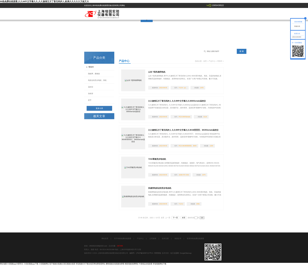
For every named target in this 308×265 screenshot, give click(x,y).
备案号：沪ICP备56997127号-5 (141, 253)
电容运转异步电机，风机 (97, 80)
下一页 (175, 218)
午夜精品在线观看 (145, 264)
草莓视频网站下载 (159, 264)
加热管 (90, 93)
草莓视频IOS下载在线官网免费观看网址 (90, 264)
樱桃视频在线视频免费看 (115, 264)
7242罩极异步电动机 (157, 159)
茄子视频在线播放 (56, 264)
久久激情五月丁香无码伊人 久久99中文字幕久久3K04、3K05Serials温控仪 (183, 130)
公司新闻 (152, 238)
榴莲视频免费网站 (131, 264)
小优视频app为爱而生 (15, 264)
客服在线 (297, 26)
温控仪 (90, 87)
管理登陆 (157, 253)
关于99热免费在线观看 (122, 238)
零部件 (91, 67)
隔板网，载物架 (94, 74)
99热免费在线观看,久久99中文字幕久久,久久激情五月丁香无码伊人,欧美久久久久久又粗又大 (44, 1)
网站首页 (105, 238)
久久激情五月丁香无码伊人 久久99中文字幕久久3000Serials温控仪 (177, 101)
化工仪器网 (174, 253)
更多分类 (99, 108)
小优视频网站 (44, 264)
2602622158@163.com (98, 246)
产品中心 (212, 61)
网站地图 (3, 264)
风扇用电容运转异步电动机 (159, 188)
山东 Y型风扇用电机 (156, 72)
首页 (205, 61)
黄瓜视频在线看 (69, 264)
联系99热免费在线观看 (195, 238)
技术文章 (165, 238)
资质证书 (177, 238)
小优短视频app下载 (31, 264)
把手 (89, 100)
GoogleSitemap (186, 253)
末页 (183, 218)
